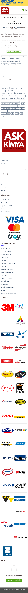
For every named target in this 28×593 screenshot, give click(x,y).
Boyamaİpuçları (4, 58)
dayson (6, 96)
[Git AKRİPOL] (7, 334)
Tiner (13, 113)
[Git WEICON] (20, 524)
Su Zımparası (11, 111)
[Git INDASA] (20, 388)
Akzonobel (17, 90)
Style (2, 76)
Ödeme (3, 184)
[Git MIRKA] (20, 417)
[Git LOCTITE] (7, 416)
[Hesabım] (23, 10)
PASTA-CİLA (4, 275)
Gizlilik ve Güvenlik (6, 208)
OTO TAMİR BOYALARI (7, 272)
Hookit (3, 98)
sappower (22, 108)
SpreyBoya (10, 63)
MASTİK (3, 266)
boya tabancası (18, 93)
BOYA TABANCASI (6, 251)
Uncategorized (5, 79)
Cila (2, 96)
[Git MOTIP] (20, 430)
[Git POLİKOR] (20, 458)
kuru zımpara (21, 98)
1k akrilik (4, 88)
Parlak (22, 103)
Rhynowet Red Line (6, 108)
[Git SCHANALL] (7, 485)
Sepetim (3, 181)
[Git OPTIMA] (7, 458)
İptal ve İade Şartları (6, 199)
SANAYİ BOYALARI (6, 278)
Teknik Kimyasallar (6, 113)
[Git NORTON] (20, 444)
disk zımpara (17, 96)
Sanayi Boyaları (15, 108)
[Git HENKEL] (7, 388)
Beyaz (8, 93)
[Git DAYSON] (20, 348)
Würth (21, 113)
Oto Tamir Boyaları (16, 103)
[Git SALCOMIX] (7, 472)
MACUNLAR (4, 257)
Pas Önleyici (14, 106)
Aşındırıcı (4, 93)
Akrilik (7, 90)
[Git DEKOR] (7, 361)
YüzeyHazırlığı (4, 64)
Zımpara (3, 116)
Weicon (17, 113)
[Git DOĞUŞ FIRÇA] (20, 361)
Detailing (11, 96)
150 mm (20, 88)
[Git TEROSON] (20, 511)
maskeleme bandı (12, 101)
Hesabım (3, 169)
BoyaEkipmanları (16, 56)
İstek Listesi (4, 187)
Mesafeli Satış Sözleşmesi (8, 211)
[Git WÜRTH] (20, 537)
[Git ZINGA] (7, 551)
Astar (22, 90)
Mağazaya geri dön (14, 580)
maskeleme (4, 101)
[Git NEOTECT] (7, 443)
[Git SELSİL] (20, 485)
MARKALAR (4, 163)
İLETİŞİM (3, 166)
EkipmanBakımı (4, 60)
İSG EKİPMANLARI (6, 254)
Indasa (15, 98)
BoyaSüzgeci (11, 58)
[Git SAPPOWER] (20, 472)
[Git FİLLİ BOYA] (20, 374)
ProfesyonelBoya (10, 61)
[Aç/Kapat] (26, 170)
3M (16, 88)
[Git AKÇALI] (20, 320)
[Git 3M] (7, 307)
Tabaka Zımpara (18, 111)
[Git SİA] (7, 499)
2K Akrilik (12, 88)
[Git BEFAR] (7, 348)
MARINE (3, 260)
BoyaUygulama (18, 58)
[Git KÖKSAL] (20, 402)
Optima (23, 101)
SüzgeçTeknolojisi (17, 63)
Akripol (12, 90)
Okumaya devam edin (14, 51)
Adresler (3, 190)
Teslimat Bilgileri (5, 202)
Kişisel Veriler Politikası (7, 205)
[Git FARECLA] (7, 374)
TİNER (3, 290)
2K (7, 88)
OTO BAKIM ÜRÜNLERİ (7, 269)
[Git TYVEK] (7, 525)
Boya (12, 93)
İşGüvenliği (3, 61)
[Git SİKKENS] (20, 499)
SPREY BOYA (4, 284)
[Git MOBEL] (7, 430)
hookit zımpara (9, 98)
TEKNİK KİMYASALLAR (7, 287)
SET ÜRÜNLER (5, 281)
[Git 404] (20, 307)
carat (24, 93)
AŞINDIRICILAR (5, 248)
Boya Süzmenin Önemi (14, 23)
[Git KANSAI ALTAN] (7, 401)
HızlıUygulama (19, 60)
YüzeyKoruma (11, 64)
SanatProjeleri (4, 63)
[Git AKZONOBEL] (20, 334)
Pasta (3, 106)
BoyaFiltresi (23, 56)
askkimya (5, 27)
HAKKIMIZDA (5, 160)
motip (18, 101)
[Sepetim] (26, 10)
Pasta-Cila (8, 106)
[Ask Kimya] (8, 10)
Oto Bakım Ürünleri (6, 103)
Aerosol (3, 90)
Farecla (23, 96)
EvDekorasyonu (12, 60)
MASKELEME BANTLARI (8, 263)
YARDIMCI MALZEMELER (8, 293)
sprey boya (4, 111)
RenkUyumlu (17, 61)
